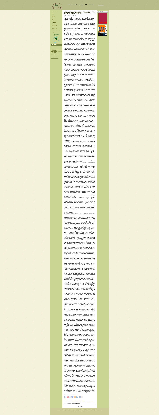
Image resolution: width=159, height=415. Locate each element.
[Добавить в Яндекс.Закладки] (82, 397)
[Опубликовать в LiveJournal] (70, 397)
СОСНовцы (54, 22)
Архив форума (54, 25)
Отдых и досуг (54, 28)
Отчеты (53, 19)
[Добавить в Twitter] (77, 397)
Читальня (53, 16)
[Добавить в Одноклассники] (75, 397)
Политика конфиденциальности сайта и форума (57, 31)
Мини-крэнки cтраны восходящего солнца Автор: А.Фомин (75, 400)
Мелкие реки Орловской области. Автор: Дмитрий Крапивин (83, 401)
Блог (52, 13)
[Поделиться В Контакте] (80, 397)
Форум (53, 14)
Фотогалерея (54, 17)
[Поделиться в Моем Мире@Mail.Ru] (72, 397)
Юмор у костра (54, 20)
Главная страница (55, 11)
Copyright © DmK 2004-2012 (82, 409)
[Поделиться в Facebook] (65, 397)
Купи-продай (54, 23)
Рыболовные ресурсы (56, 26)
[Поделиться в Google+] (68, 397)
